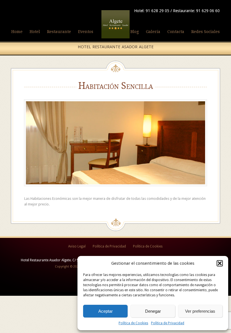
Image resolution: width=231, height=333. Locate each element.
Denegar (153, 311)
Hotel (35, 31)
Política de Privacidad (167, 323)
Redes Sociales (205, 31)
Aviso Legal (77, 246)
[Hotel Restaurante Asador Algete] (115, 38)
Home (17, 31)
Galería (153, 31)
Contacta (175, 31)
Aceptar (105, 311)
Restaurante (59, 31)
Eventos (85, 31)
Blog (134, 31)
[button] (220, 263)
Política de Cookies (133, 323)
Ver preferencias (200, 311)
